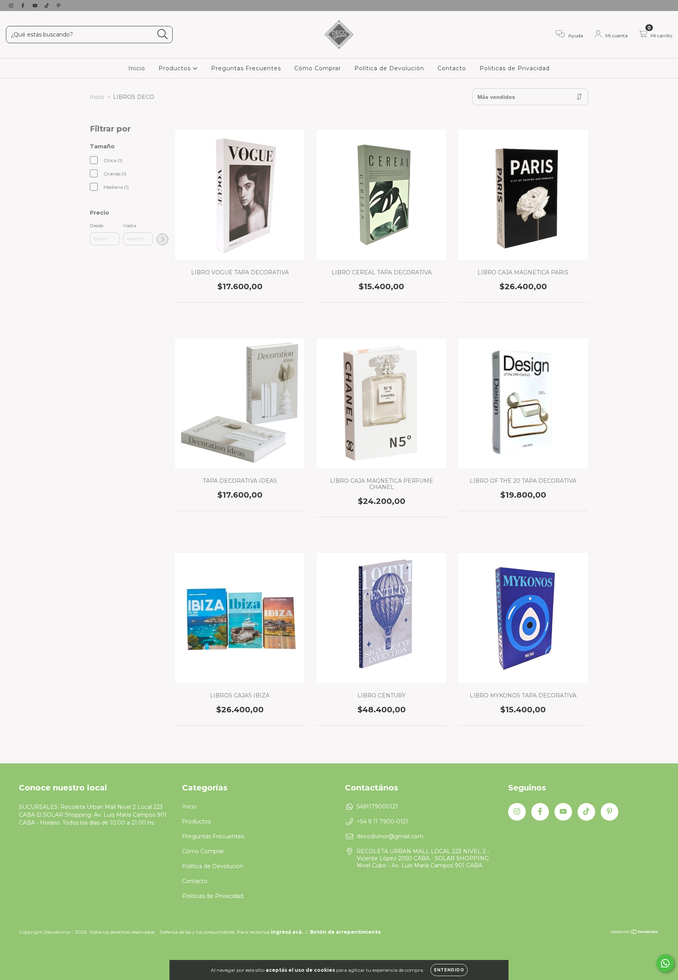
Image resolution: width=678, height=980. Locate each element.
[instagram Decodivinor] (12, 5)
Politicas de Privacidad (514, 68)
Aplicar (162, 239)
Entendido (449, 970)
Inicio (136, 68)
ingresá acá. (287, 932)
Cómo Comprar (317, 68)
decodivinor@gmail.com (390, 836)
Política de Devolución (389, 68)
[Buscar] (162, 34)
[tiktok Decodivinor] (47, 5)
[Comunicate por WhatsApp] (665, 963)
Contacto (451, 68)
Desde (96, 225)
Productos (176, 68)
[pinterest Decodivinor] (58, 5)
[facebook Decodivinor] (23, 5)
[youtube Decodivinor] (36, 5)
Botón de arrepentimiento (345, 932)
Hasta (129, 225)
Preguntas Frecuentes (246, 68)
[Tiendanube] (634, 933)
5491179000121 (377, 806)
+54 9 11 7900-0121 (382, 821)
